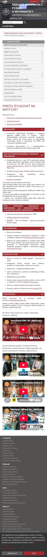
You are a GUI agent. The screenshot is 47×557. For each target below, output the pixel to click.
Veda (5, 488)
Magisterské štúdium (12, 59)
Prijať (34, 553)
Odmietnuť (12, 553)
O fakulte (7, 438)
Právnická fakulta (8, 511)
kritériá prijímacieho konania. (34, 237)
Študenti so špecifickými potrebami (18, 86)
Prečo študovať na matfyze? (15, 45)
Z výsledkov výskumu (10, 490)
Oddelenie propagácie (13, 100)
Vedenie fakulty (8, 441)
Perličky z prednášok (14, 179)
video (15, 222)
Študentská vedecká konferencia (14, 503)
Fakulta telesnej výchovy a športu (14, 524)
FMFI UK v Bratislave (31, 282)
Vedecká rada (7, 446)
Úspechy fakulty (8, 456)
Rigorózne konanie (11, 72)
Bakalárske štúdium (12, 55)
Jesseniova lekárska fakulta (12, 526)
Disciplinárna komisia (10, 448)
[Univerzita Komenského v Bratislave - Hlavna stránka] (6, 11)
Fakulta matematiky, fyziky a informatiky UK (19, 33)
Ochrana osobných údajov (12, 460)
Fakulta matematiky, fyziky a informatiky (16, 529)
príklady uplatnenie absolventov (18, 217)
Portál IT (33, 1)
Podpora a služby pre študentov (17, 83)
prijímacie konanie (13, 121)
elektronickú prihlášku (14, 124)
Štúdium (39, 33)
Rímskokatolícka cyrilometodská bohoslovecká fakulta (21, 531)
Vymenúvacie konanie (10, 500)
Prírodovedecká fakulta (11, 516)
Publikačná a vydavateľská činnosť (14, 495)
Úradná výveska (8, 453)
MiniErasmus (9, 93)
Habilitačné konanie (9, 498)
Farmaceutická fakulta (10, 521)
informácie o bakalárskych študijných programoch (24, 118)
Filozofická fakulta (9, 514)
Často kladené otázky (13, 97)
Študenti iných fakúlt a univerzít (17, 69)
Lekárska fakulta (8, 509)
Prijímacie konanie (11, 52)
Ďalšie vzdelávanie (11, 76)
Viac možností (7, 548)
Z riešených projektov (10, 493)
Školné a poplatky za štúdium (16, 79)
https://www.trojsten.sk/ (18, 300)
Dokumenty (7, 451)
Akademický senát (9, 443)
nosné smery (18, 171)
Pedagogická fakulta (10, 519)
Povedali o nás (10, 48)
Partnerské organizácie (11, 458)
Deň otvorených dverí (13, 90)
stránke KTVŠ (37, 288)
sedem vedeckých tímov (15, 166)
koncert (27, 305)
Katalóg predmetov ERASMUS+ (16, 66)
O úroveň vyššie (13, 42)
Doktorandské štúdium (13, 62)
